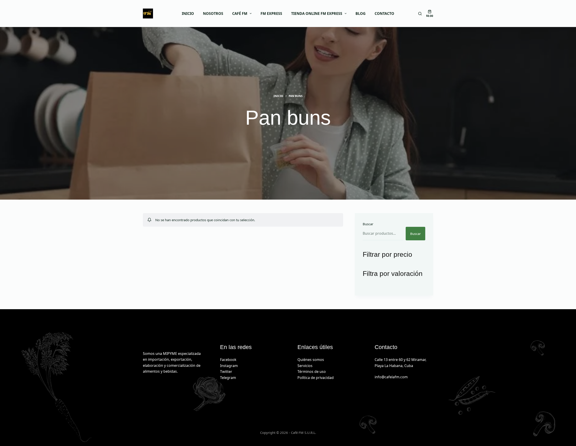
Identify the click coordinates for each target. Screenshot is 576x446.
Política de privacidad (315, 377)
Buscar (368, 224)
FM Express (271, 13)
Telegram (228, 377)
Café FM (239, 13)
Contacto (384, 13)
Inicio (188, 13)
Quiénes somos (310, 359)
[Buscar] (420, 13)
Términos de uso (311, 371)
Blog (361, 13)
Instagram (229, 365)
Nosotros (213, 13)
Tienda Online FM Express (316, 13)
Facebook (228, 359)
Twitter (226, 371)
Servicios (305, 365)
